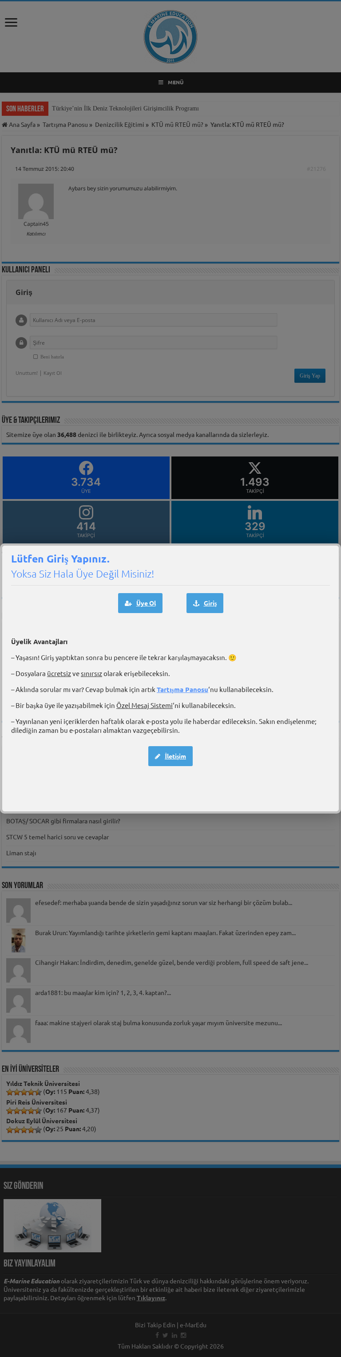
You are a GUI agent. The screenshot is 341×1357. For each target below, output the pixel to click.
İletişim (175, 756)
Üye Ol (146, 603)
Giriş (210, 603)
